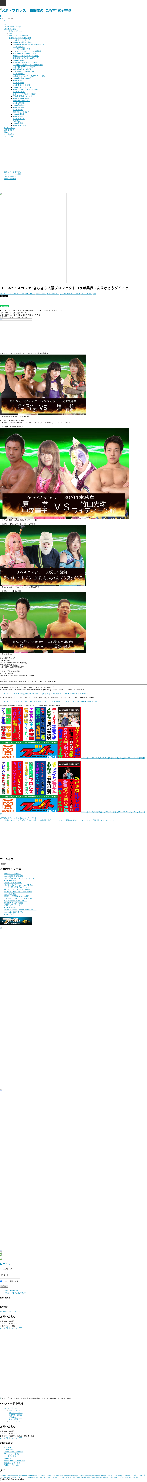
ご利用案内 (8, 1449)
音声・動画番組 (10, 179)
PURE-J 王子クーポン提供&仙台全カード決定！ (19, 818)
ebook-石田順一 (19, 107)
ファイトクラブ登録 (13, 172)
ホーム (6, 24)
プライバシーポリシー (13, 1454)
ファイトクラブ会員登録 (13, 1452)
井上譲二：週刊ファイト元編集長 (26, 56)
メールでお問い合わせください (12, 1328)
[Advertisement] (73, 154)
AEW (4, 1475)
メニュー (3, 20)
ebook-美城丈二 (19, 80)
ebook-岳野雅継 (19, 103)
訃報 (137, 1477)
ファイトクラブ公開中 (13, 27)
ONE (63, 1475)
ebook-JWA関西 (18, 83)
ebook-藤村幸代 (19, 116)
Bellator (9, 1475)
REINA (82, 1475)
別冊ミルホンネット (16, 31)
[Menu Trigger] (3, 3)
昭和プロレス (124, 1477)
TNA (109, 1475)
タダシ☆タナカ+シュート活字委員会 (27, 51)
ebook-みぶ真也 (19, 92)
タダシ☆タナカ (40, 1477)
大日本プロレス (91, 1477)
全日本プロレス (75, 1477)
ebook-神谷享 (18, 110)
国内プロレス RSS (15, 1413)
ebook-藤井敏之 (19, 114)
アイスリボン (133, 1475)
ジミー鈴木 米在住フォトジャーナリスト (28, 44)
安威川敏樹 (99, 1477)
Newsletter (8, 1447)
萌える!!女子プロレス (21, 112)
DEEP (16, 1475)
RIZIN (90, 1475)
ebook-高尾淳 (18, 123)
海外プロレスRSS (15, 1415)
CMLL (13, 1475)
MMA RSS (12, 1417)
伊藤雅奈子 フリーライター (23, 71)
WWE (122, 1475)
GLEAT (21, 1475)
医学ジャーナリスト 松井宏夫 (24, 94)
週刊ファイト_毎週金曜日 (18, 35)
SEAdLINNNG (96, 1475)
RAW (78, 1475)
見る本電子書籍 (10, 29)
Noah (57, 1475)
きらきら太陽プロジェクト (70, 294)
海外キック (132, 1477)
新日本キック (107, 1477)
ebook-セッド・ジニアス (22, 87)
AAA (1, 1475)
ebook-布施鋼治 (19, 47)
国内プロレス (9, 128)
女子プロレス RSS (15, 1421)
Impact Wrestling (27, 1475)
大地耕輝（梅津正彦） (21, 101)
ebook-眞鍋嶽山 (19, 74)
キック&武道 (9, 134)
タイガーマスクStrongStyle (27, 1477)
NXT (60, 1475)
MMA (6, 132)
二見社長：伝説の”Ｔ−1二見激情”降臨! (28, 65)
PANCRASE (68, 1475)
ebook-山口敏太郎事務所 (22, 78)
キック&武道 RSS (15, 1419)
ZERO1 (127, 1475)
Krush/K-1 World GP (46, 1475)
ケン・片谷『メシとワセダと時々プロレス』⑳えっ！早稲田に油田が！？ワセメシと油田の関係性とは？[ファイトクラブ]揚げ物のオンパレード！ (56, 820)
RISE (86, 1475)
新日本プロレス (115, 1477)
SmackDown (104, 1475)
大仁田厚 (83, 1477)
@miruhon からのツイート (10, 1311)
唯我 (94, 294)
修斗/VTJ (68, 1477)
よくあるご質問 (10, 1456)
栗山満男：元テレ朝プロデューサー (26, 58)
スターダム (16, 1477)
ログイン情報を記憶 (10, 1281)
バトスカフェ (86, 294)
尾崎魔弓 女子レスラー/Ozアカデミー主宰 (29, 76)
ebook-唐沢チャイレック (22, 98)
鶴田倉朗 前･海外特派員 (22, 69)
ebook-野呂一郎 (19, 119)
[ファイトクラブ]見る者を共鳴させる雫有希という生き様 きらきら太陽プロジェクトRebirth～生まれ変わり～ (46, 694)
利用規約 (7, 1458)
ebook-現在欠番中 (19, 125)
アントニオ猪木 (141, 1475)
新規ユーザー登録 (11, 1291)
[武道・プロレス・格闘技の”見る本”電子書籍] (35, 10)
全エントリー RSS (11, 1408)
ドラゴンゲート (49, 1477)
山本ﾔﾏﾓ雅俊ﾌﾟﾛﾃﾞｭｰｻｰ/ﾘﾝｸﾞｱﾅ (24, 67)
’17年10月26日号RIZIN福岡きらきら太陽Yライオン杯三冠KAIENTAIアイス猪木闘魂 (113, 758)
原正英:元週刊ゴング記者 (22, 96)
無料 (10, 33)
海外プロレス (9, 130)
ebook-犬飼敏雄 (19, 105)
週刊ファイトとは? (11, 1465)
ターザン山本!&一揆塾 (21, 49)
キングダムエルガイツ (6, 1477)
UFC (112, 1475)
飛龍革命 (16, 121)
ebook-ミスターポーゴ (21, 40)
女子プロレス (9, 136)
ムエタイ (57, 1477)
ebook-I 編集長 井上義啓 (22, 42)
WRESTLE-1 (117, 1475)
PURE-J (74, 1475)
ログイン (5, 1264)
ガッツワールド (53, 294)
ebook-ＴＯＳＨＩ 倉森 (21, 85)
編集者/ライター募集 (12, 1463)
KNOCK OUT (36, 1475)
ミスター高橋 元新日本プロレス (25, 53)
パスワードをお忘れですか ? (15, 1293)
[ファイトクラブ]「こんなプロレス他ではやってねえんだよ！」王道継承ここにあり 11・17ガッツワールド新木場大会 (50, 701)
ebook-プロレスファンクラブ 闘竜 (26, 89)
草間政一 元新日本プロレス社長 (25, 62)
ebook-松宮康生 (19, 60)
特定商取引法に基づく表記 (14, 1461)
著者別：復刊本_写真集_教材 (20, 38)
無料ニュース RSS (15, 1410)
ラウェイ (62, 1477)
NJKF (53, 1475)
